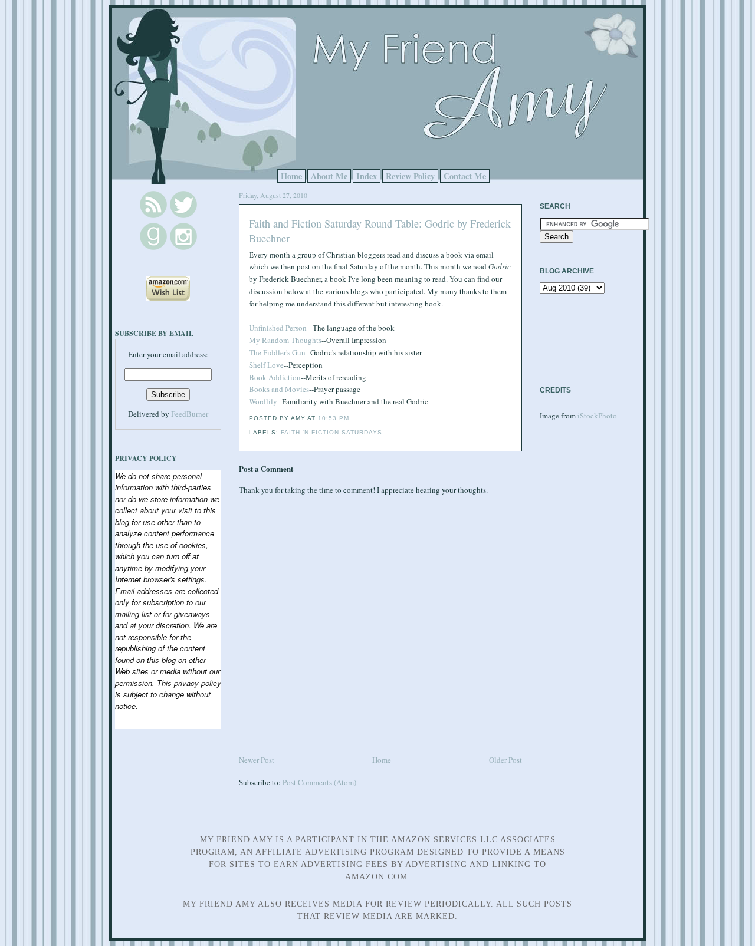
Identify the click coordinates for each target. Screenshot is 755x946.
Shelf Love (266, 365)
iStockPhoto (597, 415)
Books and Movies (279, 389)
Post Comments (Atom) (319, 782)
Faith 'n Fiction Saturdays (331, 432)
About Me (329, 176)
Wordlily (263, 401)
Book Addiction (275, 377)
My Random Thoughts (285, 340)
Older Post (505, 759)
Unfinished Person (278, 327)
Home (291, 176)
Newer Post (256, 759)
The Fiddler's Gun (277, 352)
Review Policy (410, 176)
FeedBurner (189, 413)
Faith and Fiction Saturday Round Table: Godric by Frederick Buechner (380, 230)
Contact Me (465, 176)
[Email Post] (353, 418)
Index (366, 176)
